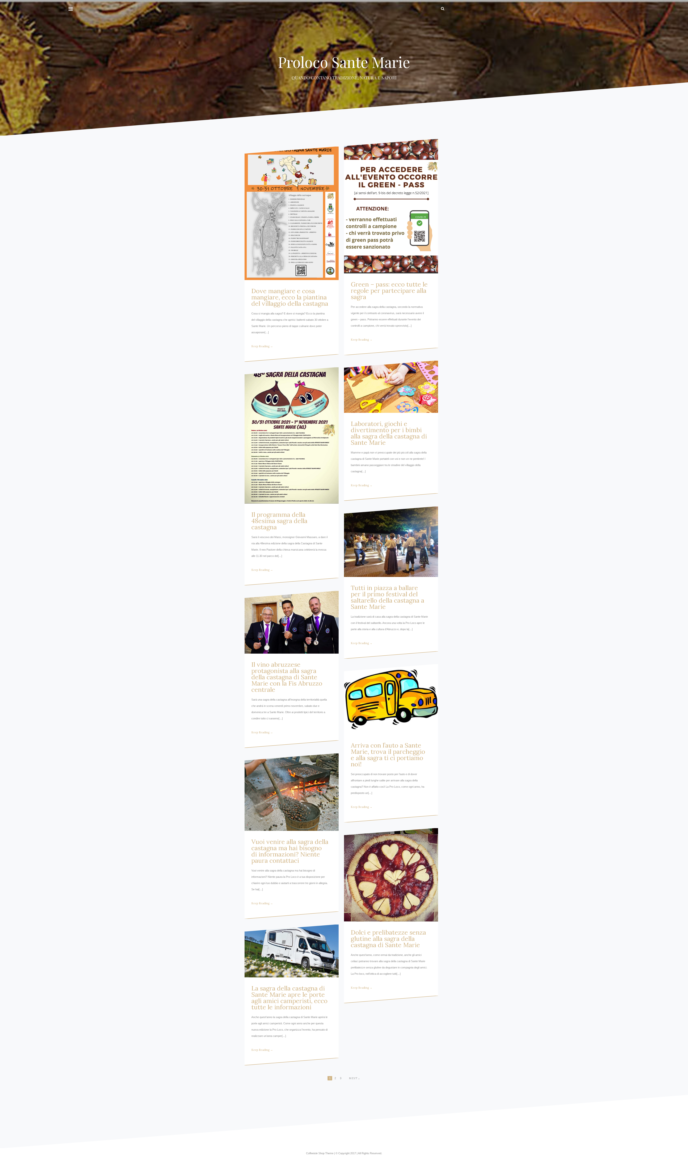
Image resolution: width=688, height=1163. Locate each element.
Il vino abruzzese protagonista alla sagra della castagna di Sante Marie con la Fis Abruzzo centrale (286, 677)
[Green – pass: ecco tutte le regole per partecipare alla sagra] (391, 206)
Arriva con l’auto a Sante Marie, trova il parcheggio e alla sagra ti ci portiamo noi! (388, 754)
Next (353, 1078)
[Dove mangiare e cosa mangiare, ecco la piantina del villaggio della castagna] (292, 213)
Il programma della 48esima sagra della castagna (279, 520)
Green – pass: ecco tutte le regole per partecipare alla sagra (389, 290)
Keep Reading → (262, 346)
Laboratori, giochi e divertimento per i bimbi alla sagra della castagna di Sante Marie (389, 433)
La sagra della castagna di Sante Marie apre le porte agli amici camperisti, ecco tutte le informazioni (289, 997)
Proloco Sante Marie (344, 62)
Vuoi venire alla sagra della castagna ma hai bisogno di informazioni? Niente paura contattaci (289, 851)
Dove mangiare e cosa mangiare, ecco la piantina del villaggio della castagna (289, 297)
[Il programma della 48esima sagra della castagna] (292, 435)
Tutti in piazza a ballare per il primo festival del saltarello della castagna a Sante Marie (387, 597)
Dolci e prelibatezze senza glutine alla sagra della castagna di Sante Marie (388, 938)
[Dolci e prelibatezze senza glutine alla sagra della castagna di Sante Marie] (391, 874)
